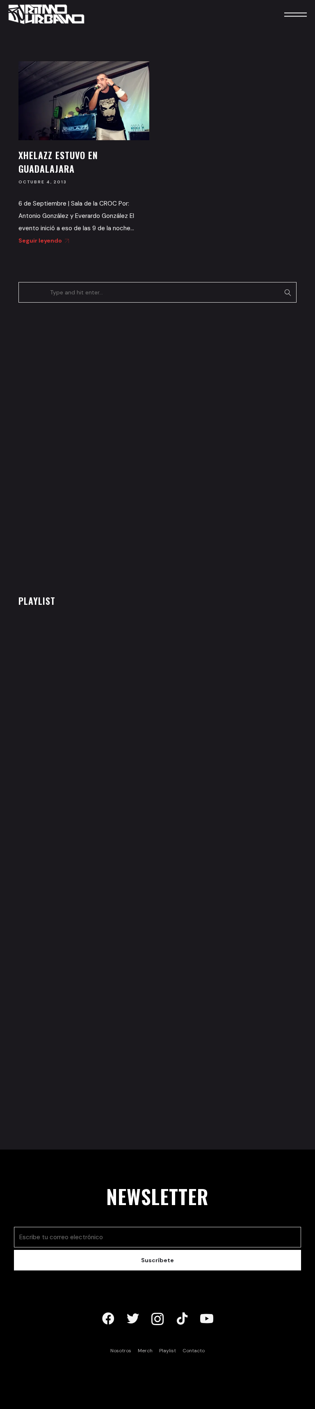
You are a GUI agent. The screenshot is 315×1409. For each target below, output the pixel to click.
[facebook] (108, 1319)
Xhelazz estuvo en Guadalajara (58, 161)
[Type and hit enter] (288, 292)
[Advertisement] (80, 446)
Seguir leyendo (40, 240)
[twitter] (133, 1319)
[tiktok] (182, 1319)
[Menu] (284, 14)
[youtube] (206, 1319)
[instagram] (157, 1319)
